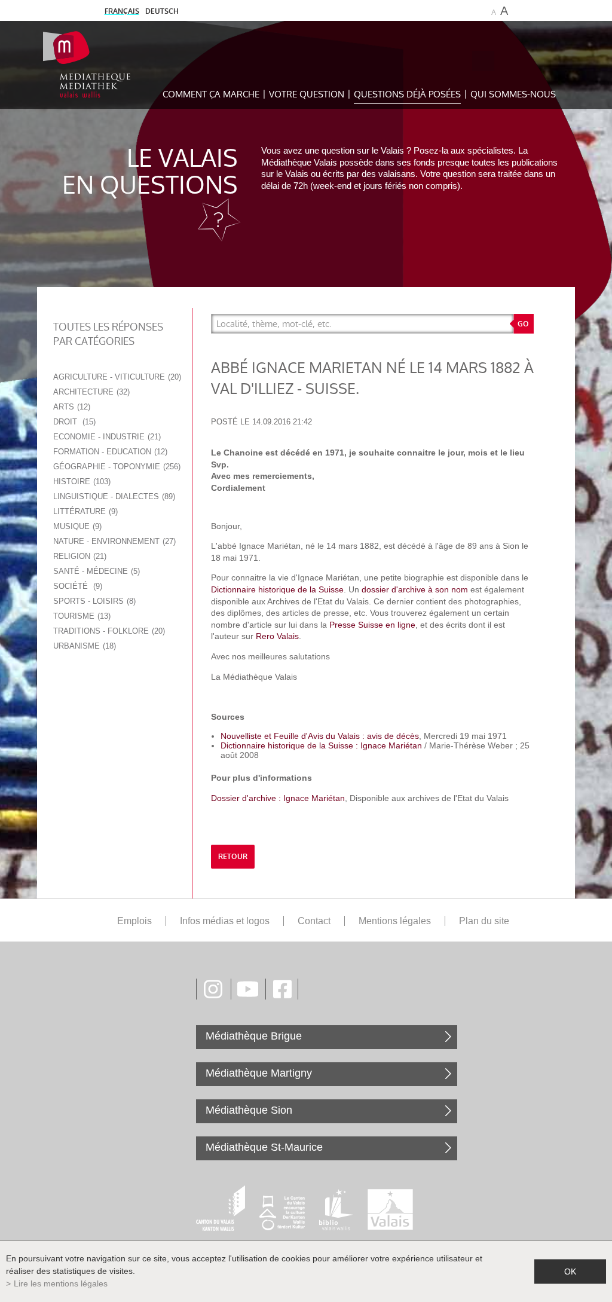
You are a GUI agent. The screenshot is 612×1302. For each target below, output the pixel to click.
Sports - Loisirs (93, 601)
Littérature (84, 511)
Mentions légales (395, 921)
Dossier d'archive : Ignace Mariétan (278, 798)
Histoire (80, 481)
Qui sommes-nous (513, 94)
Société (76, 586)
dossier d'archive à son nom (413, 589)
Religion (78, 556)
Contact (314, 921)
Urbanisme (83, 645)
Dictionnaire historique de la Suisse (277, 589)
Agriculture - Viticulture (116, 376)
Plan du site (484, 921)
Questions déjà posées (407, 94)
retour (232, 856)
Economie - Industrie (105, 436)
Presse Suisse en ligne (372, 624)
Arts (70, 406)
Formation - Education (109, 451)
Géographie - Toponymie (115, 466)
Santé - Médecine (95, 571)
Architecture (90, 391)
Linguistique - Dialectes (113, 496)
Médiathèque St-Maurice (264, 1147)
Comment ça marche (211, 94)
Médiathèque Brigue (254, 1036)
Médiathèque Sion (249, 1110)
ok (570, 1271)
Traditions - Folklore (108, 630)
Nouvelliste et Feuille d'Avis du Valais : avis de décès (320, 736)
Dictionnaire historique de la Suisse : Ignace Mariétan (321, 745)
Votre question (306, 94)
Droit (73, 421)
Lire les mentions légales (61, 1283)
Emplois (134, 921)
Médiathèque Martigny (259, 1073)
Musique (76, 526)
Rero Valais (277, 636)
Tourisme (80, 616)
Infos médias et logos (225, 921)
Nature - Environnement (113, 541)
